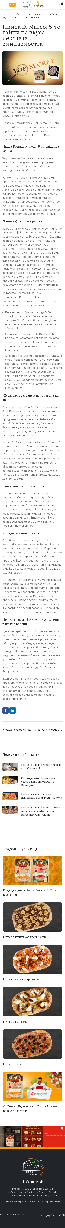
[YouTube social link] (32, 1181)
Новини (18, 14)
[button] (11, 1136)
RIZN (62, 1215)
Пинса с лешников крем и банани (26, 937)
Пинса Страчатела (16, 1022)
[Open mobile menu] (4, 5)
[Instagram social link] (27, 1181)
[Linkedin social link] (12, 710)
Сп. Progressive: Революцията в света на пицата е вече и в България (40, 782)
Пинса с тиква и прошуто (21, 979)
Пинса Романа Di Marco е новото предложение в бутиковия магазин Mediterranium (41, 811)
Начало (6, 14)
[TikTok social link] (41, 1181)
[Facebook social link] (5, 710)
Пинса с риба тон (15, 1064)
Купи (12, 4)
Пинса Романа (17, 1214)
